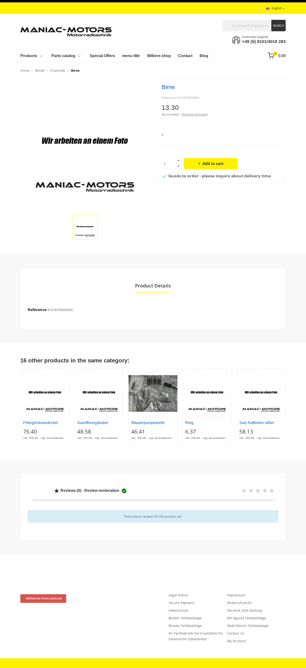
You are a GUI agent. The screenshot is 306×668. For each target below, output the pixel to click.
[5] (272, 491)
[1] (244, 491)
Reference (37, 309)
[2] (251, 491)
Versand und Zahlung (244, 610)
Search (278, 25)
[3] (258, 491)
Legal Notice (178, 595)
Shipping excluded (194, 114)
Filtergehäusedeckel (40, 423)
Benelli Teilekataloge (185, 618)
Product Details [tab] (153, 286)
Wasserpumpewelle (148, 423)
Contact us (235, 633)
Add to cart (213, 163)
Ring (189, 423)
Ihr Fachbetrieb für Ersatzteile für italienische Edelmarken (196, 636)
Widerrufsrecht (239, 602)
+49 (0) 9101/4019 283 (264, 41)
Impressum (236, 595)
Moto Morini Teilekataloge (248, 625)
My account (236, 641)
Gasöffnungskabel (92, 423)
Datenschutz (179, 610)
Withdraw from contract (44, 598)
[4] (265, 491)
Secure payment (181, 602)
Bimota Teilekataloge (185, 625)
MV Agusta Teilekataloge (246, 618)
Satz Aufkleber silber (256, 423)
